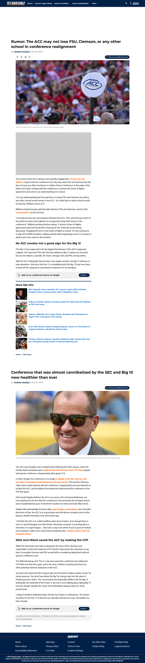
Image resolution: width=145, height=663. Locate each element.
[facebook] (130, 3)
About (30, 3)
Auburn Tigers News (43, 3)
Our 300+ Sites (98, 642)
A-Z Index (50, 650)
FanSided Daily (121, 642)
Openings (50, 642)
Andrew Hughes (22, 52)
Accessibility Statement (26, 650)
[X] (126, 3)
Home (18, 355)
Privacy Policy (52, 646)
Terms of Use (74, 646)
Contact (71, 642)
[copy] (29, 57)
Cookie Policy (98, 646)
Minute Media (16, 656)
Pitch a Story (21, 646)
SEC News (27, 355)
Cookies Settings (75, 650)
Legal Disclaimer (122, 646)
